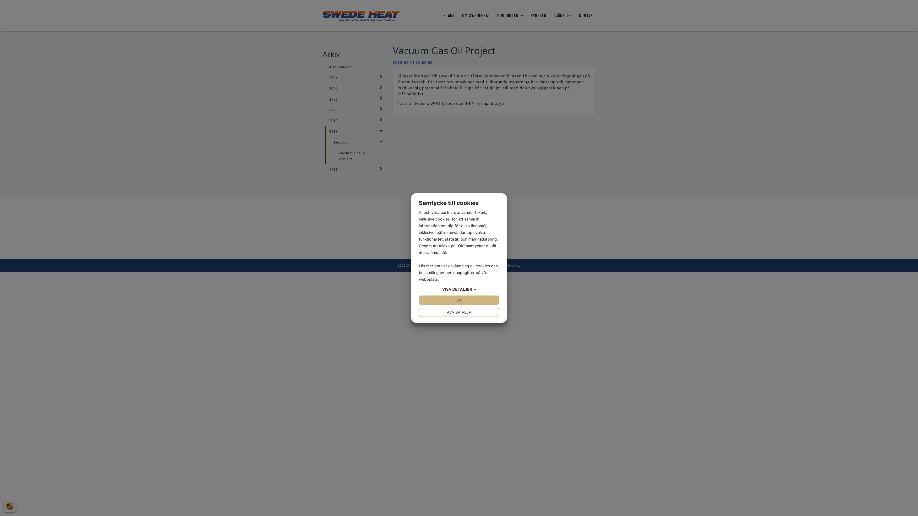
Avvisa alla (459, 312)
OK (459, 300)
